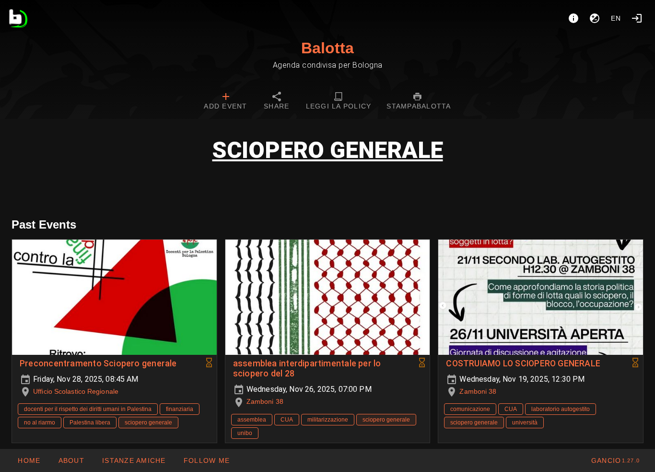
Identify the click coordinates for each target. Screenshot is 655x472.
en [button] (616, 18)
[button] (134, 460)
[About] (573, 18)
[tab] (225, 102)
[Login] (636, 18)
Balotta (327, 48)
